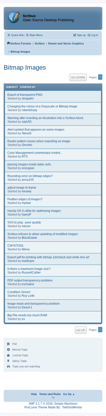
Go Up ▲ (69, 394)
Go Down (78, 77)
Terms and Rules (50, 394)
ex (23, 319)
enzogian (28, 168)
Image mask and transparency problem (33, 303)
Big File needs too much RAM (27, 315)
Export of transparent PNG (24, 95)
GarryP (26, 214)
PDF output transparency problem (30, 280)
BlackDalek (29, 237)
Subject (12, 87)
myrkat (26, 203)
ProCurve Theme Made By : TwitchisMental (53, 407)
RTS (25, 156)
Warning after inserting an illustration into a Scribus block (45, 118)
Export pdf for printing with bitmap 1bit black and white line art (48, 257)
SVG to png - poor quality (24, 222)
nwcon (26, 226)
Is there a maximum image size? (29, 269)
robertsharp (29, 110)
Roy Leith (28, 295)
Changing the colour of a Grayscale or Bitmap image (42, 106)
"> (53, 397)
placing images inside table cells (29, 164)
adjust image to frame (21, 187)
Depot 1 (27, 307)
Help (34, 394)
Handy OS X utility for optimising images (34, 211)
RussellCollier (31, 272)
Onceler (27, 145)
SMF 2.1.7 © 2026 (41, 403)
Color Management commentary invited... (34, 153)
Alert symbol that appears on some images (35, 129)
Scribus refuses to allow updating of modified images (42, 234)
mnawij (26, 191)
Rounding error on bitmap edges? (30, 176)
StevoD (27, 133)
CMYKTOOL (15, 245)
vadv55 (27, 121)
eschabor (28, 284)
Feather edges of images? (24, 199)
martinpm (28, 261)
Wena (26, 249)
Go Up (80, 330)
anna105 (28, 179)
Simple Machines (65, 403)
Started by (27, 87)
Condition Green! (18, 292)
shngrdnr (28, 98)
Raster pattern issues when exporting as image (38, 141)
